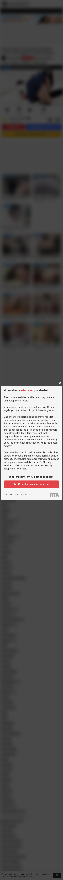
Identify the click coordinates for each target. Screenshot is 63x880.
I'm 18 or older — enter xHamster (31, 484)
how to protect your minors (15, 494)
